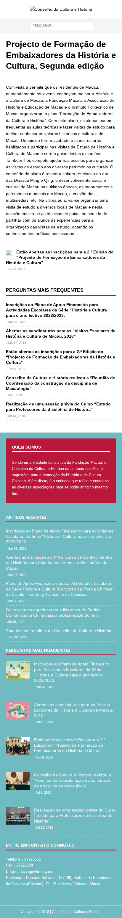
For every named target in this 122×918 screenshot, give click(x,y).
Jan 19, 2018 (16, 342)
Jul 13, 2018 (16, 416)
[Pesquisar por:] (61, 25)
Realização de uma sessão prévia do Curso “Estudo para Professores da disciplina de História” (75, 815)
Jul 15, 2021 (16, 622)
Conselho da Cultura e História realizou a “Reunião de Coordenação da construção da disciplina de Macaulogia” (60, 383)
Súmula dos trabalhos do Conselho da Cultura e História (58, 630)
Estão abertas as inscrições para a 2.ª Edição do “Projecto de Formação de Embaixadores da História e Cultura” (60, 257)
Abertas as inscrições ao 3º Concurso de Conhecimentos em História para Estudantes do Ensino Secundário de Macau (59, 562)
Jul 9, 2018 (15, 395)
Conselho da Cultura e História (77, 912)
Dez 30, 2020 (17, 637)
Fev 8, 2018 (16, 269)
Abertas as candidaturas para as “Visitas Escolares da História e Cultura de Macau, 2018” (73, 710)
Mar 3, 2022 (16, 601)
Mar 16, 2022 (16, 575)
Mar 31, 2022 (16, 322)
